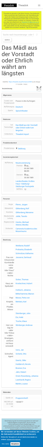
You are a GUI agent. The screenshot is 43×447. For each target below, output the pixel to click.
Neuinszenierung (23, 163)
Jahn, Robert (21, 372)
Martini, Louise (22, 384)
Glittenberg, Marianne (24, 212)
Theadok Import (22, 134)
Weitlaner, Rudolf (23, 246)
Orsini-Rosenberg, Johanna (27, 376)
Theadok (23, 5)
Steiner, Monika (22, 225)
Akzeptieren (15, 444)
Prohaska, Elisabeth (24, 249)
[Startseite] (9, 5)
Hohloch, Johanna (23, 290)
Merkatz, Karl (21, 302)
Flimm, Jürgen (21, 204)
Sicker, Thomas (22, 279)
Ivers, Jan (20, 350)
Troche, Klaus (21, 321)
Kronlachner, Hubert (24, 283)
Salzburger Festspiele (25, 186)
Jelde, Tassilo (21, 216)
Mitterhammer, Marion (25, 294)
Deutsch (19, 107)
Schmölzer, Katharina (24, 253)
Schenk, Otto (21, 354)
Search (7, 40)
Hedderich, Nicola (23, 364)
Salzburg (21, 148)
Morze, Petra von (23, 298)
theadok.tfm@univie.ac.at (30, 22)
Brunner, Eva (21, 368)
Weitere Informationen (14, 439)
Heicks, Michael (22, 222)
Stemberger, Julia (23, 313)
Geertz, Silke (21, 360)
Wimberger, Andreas (24, 325)
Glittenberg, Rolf (22, 208)
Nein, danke (5, 444)
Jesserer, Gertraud (23, 257)
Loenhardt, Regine (23, 380)
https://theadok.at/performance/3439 (20, 82)
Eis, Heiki (19, 317)
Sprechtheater (22, 111)
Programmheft (22, 398)
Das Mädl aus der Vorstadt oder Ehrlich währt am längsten (27, 127)
